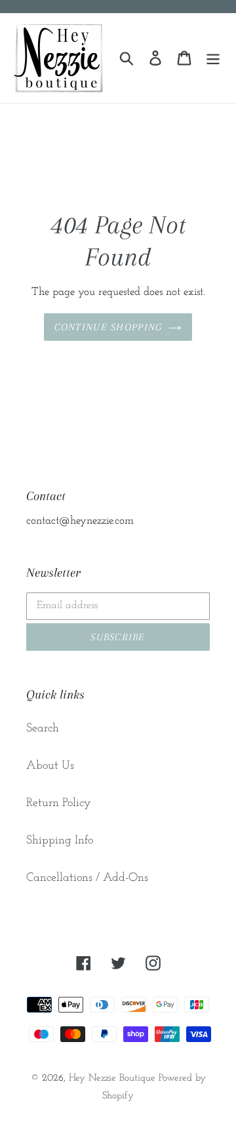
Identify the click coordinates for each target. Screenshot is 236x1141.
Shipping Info (59, 841)
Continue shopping (108, 327)
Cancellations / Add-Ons (87, 878)
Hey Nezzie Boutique (112, 1078)
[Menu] (213, 58)
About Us (50, 766)
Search (42, 729)
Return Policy (58, 803)
